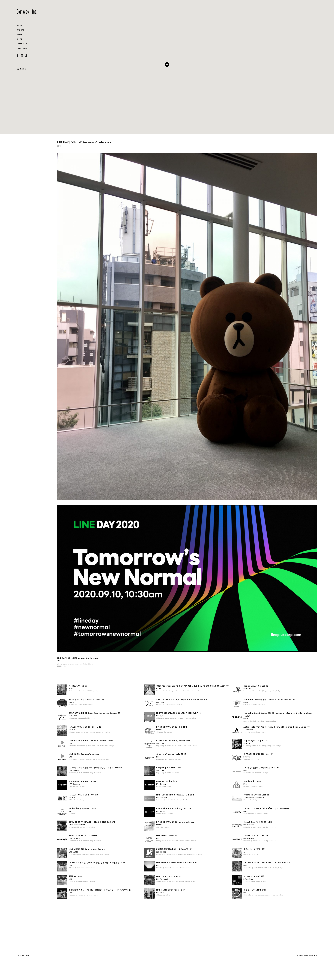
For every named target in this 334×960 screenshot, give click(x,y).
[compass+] (27, 12)
